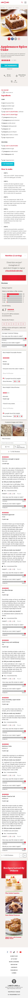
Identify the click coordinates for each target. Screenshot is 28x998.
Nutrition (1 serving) (13, 256)
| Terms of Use (18, 988)
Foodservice (14, 970)
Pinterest (9, 38)
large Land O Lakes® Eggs (10, 114)
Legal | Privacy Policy (11, 988)
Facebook (12, 38)
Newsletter (14, 964)
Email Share (15, 38)
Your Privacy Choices (14, 991)
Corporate (14, 967)
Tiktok (14, 952)
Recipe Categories (14, 961)
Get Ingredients (10, 65)
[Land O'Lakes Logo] (5, 2)
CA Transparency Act (14, 994)
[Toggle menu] (25, 2)
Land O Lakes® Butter (11, 111)
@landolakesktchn (13, 271)
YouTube (20, 952)
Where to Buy (14, 956)
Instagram (10, 952)
